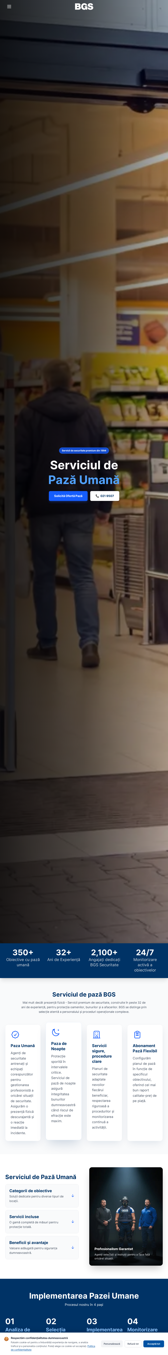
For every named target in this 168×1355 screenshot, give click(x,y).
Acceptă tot (153, 1343)
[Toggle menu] (9, 6)
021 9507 (104, 496)
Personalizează (112, 1343)
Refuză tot (133, 1343)
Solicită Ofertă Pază (68, 496)
